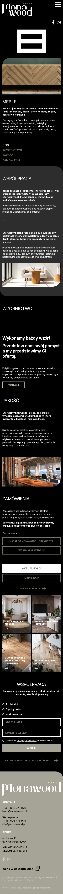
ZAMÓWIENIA (11, 160)
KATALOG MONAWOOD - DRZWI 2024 (31, 541)
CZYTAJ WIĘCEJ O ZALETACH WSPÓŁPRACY (28, 760)
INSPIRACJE (31, 578)
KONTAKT (13, 384)
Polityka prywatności (12, 880)
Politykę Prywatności (27, 740)
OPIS (5, 145)
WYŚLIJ (31, 748)
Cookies (30, 880)
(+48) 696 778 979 (14, 808)
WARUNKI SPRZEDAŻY (31, 550)
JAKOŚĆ (7, 155)
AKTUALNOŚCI (31, 568)
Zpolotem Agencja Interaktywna (36, 888)
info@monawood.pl (13, 824)
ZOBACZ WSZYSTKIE (28, 588)
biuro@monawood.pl (14, 811)
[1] (3, 741)
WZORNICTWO (12, 150)
